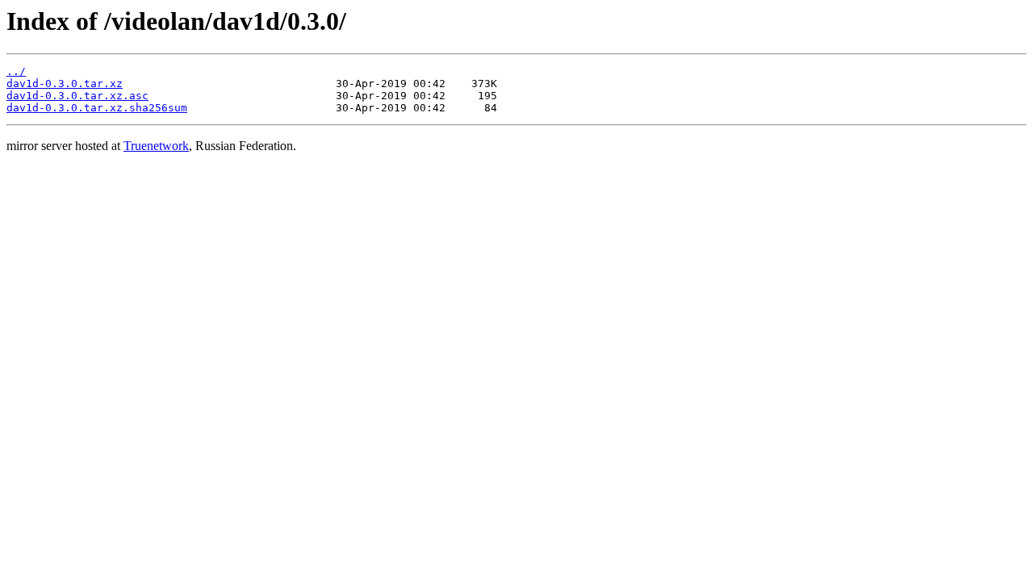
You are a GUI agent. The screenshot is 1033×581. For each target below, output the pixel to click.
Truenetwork (156, 146)
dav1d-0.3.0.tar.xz (64, 83)
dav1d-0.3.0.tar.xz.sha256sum (96, 108)
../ (16, 71)
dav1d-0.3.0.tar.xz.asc (77, 96)
